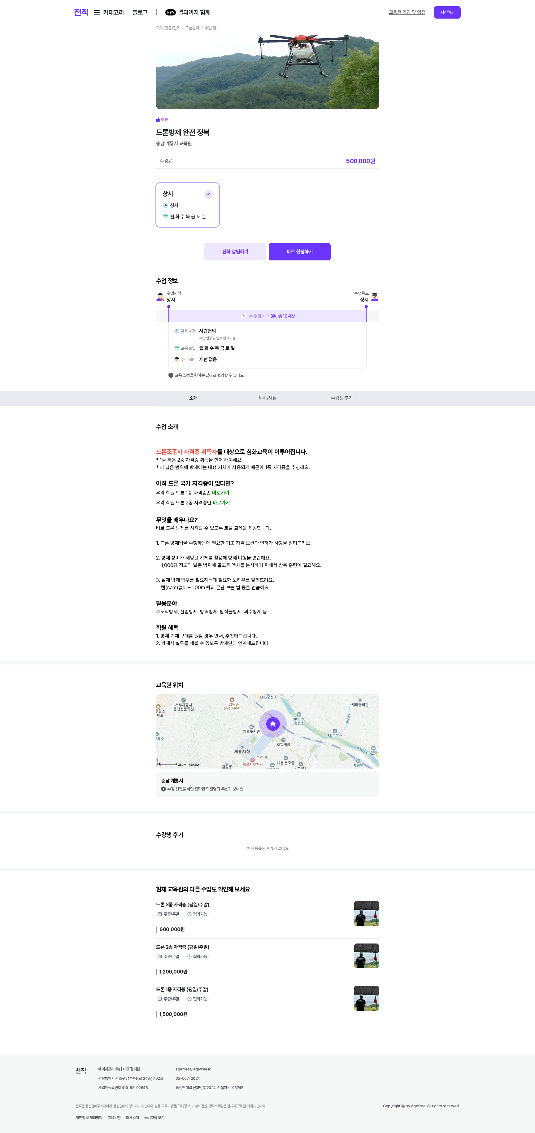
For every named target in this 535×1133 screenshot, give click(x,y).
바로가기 (220, 493)
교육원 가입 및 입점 (407, 12)
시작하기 (447, 12)
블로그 (140, 12)
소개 (193, 398)
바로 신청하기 (300, 252)
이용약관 (114, 1117)
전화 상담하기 (235, 252)
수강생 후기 (342, 398)
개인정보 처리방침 (89, 1117)
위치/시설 (268, 398)
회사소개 (132, 1117)
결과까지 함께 (194, 12)
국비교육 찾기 (154, 1117)
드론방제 (192, 27)
